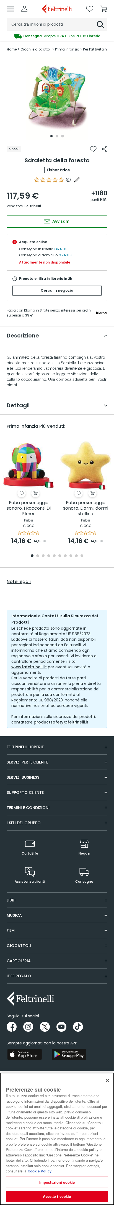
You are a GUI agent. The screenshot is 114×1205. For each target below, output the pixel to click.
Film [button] (11, 930)
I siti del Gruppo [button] (24, 823)
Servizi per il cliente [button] (27, 762)
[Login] (24, 8)
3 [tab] (62, 136)
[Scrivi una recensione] (77, 179)
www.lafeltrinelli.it (29, 667)
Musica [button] (14, 915)
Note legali (19, 582)
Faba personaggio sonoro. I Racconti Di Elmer (29, 508)
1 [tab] (51, 136)
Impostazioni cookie (57, 1182)
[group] (57, 36)
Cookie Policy (39, 1171)
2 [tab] (57, 136)
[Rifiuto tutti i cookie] (107, 1080)
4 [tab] (49, 556)
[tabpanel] (57, 98)
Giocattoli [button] (19, 945)
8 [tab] (71, 556)
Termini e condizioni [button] (28, 807)
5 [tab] (54, 556)
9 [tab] (76, 556)
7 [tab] (65, 556)
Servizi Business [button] (23, 777)
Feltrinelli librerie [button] (25, 747)
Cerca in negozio (57, 290)
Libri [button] (11, 900)
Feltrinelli (32, 206)
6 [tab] (60, 556)
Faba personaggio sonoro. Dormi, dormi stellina (85, 508)
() (68, 179)
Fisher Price (58, 170)
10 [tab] (82, 556)
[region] (57, 1139)
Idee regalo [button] (19, 976)
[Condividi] (104, 149)
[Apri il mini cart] (104, 9)
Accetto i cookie (57, 1196)
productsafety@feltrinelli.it (61, 722)
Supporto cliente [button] (25, 792)
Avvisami (61, 221)
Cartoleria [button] (19, 961)
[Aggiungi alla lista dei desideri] (93, 149)
